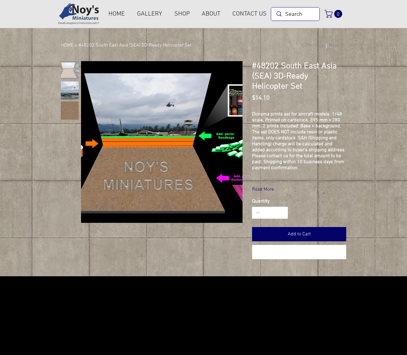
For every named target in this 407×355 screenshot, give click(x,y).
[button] (334, 14)
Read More (263, 189)
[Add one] (282, 213)
